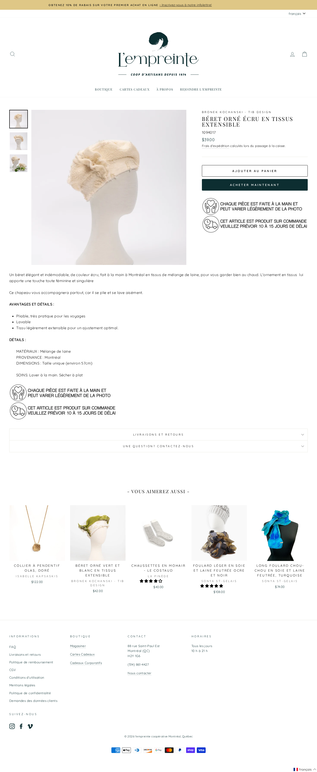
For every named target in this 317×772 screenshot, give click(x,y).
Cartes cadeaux (134, 89)
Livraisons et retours (158, 434)
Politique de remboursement (31, 662)
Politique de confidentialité (30, 693)
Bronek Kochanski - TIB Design (237, 112)
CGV (12, 670)
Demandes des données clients (33, 701)
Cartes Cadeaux (82, 654)
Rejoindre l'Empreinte (201, 89)
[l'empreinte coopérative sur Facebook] (21, 726)
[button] (151, 581)
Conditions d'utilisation (26, 677)
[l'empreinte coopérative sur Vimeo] (30, 726)
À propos (164, 89)
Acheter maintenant (254, 185)
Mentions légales (22, 685)
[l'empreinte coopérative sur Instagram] (12, 726)
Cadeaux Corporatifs (86, 663)
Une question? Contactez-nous (158, 446)
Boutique (104, 89)
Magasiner (78, 646)
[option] (158, 4)
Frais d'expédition (215, 146)
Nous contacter (140, 673)
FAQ (12, 647)
